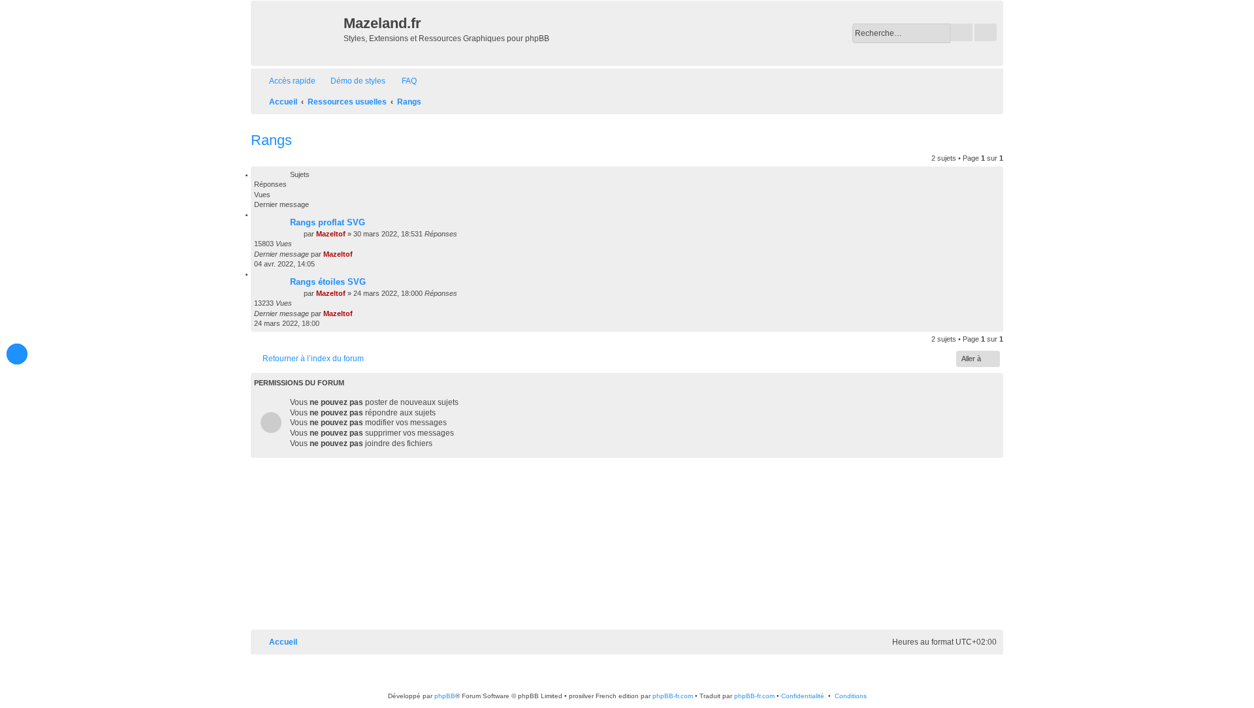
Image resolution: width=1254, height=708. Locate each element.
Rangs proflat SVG (327, 222)
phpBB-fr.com (672, 696)
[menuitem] (352, 81)
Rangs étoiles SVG (328, 282)
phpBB (444, 696)
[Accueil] (299, 33)
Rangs (271, 140)
